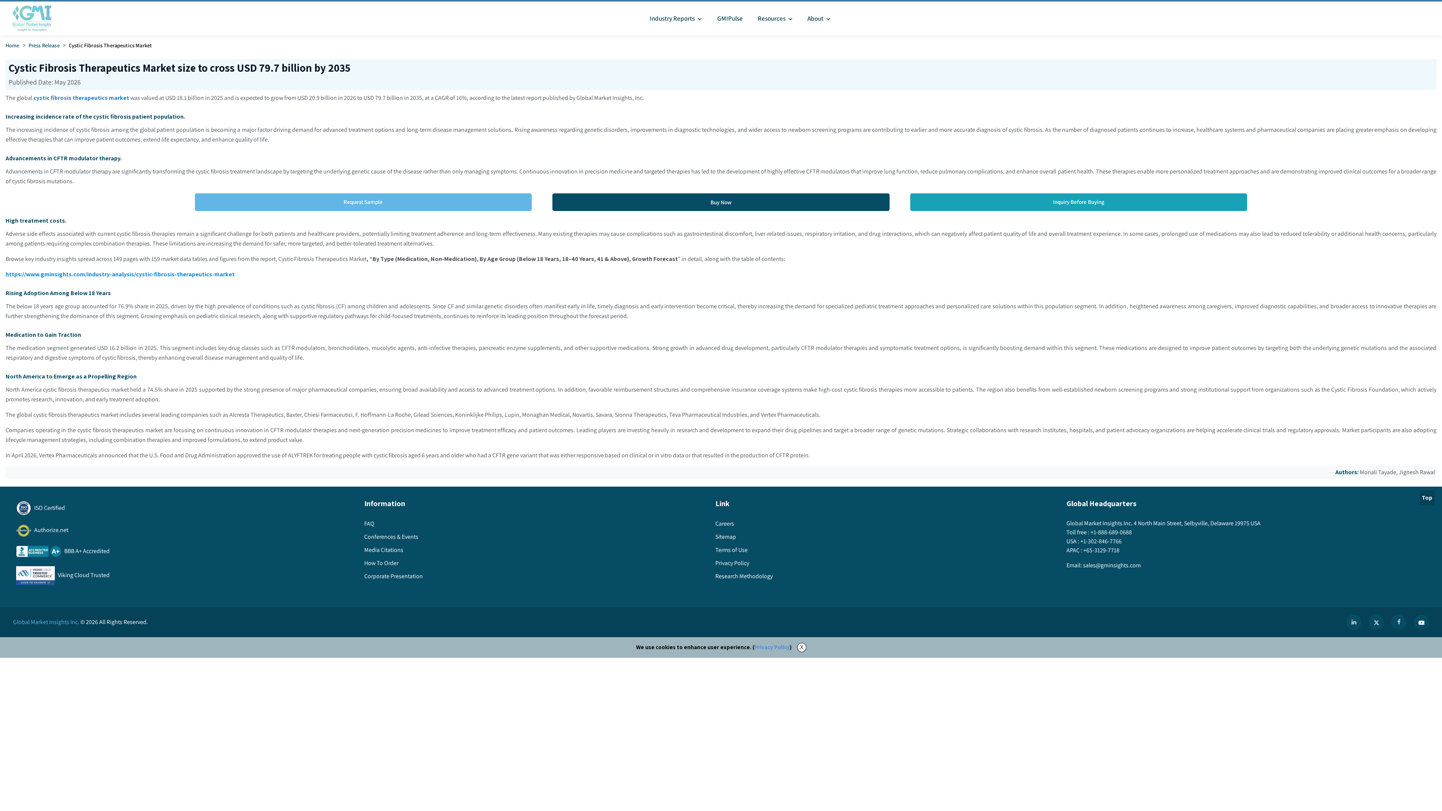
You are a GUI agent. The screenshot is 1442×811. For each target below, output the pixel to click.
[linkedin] (1353, 622)
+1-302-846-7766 (1101, 541)
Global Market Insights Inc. (46, 622)
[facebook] (1398, 622)
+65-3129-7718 (1101, 550)
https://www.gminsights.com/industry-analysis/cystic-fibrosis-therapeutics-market (120, 274)
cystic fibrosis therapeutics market (81, 98)
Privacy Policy (772, 647)
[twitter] (1376, 622)
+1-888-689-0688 (1111, 532)
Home (13, 45)
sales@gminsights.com (1112, 565)
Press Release (44, 45)
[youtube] (1421, 622)
